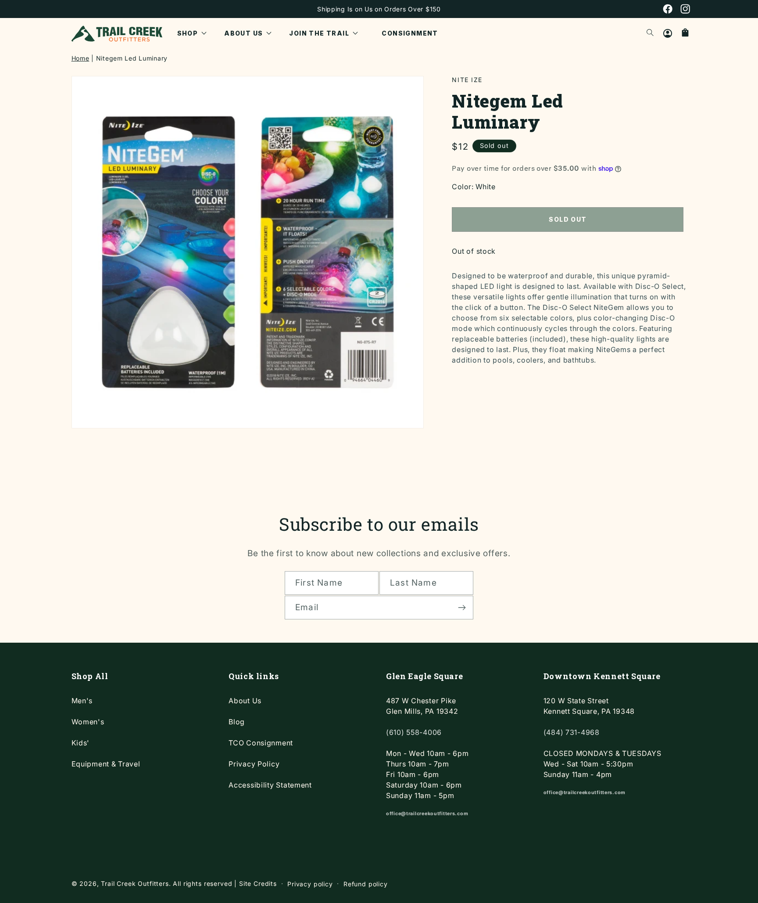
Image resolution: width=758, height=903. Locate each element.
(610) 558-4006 (414, 732)
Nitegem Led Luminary (132, 58)
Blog (237, 721)
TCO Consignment (261, 742)
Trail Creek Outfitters (134, 883)
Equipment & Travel (106, 763)
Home (80, 58)
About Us (245, 700)
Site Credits (258, 883)
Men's (82, 700)
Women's (88, 721)
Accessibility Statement (270, 785)
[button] (192, 33)
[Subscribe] (461, 607)
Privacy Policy (254, 763)
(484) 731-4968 (571, 732)
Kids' (81, 742)
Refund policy (365, 884)
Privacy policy (310, 884)
